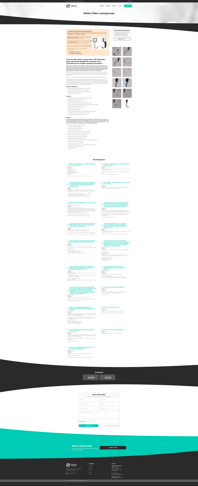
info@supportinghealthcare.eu (118, 474)
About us (90, 470)
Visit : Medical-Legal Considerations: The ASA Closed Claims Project (117, 183)
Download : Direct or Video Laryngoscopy (114, 329)
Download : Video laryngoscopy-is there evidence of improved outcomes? (116, 164)
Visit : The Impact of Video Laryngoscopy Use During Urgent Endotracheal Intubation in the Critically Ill (82, 241)
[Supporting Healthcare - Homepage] (71, 465)
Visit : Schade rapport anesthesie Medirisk (114, 287)
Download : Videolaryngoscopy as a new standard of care (82, 203)
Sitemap (78, 480)
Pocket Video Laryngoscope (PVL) (75, 53)
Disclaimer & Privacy (83, 480)
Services (108, 5)
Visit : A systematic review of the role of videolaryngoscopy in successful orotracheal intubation (115, 268)
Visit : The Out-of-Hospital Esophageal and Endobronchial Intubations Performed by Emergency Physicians (82, 308)
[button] (129, 1)
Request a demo (113, 447)
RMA (90, 474)
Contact (120, 5)
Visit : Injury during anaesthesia (111, 307)
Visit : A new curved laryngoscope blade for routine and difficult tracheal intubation (82, 348)
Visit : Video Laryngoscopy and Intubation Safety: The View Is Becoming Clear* (83, 164)
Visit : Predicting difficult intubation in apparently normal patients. (82, 330)
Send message (89, 425)
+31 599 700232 (116, 473)
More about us (121, 38)
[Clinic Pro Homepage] (71, 6)
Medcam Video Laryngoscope (73, 37)
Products (90, 466)
